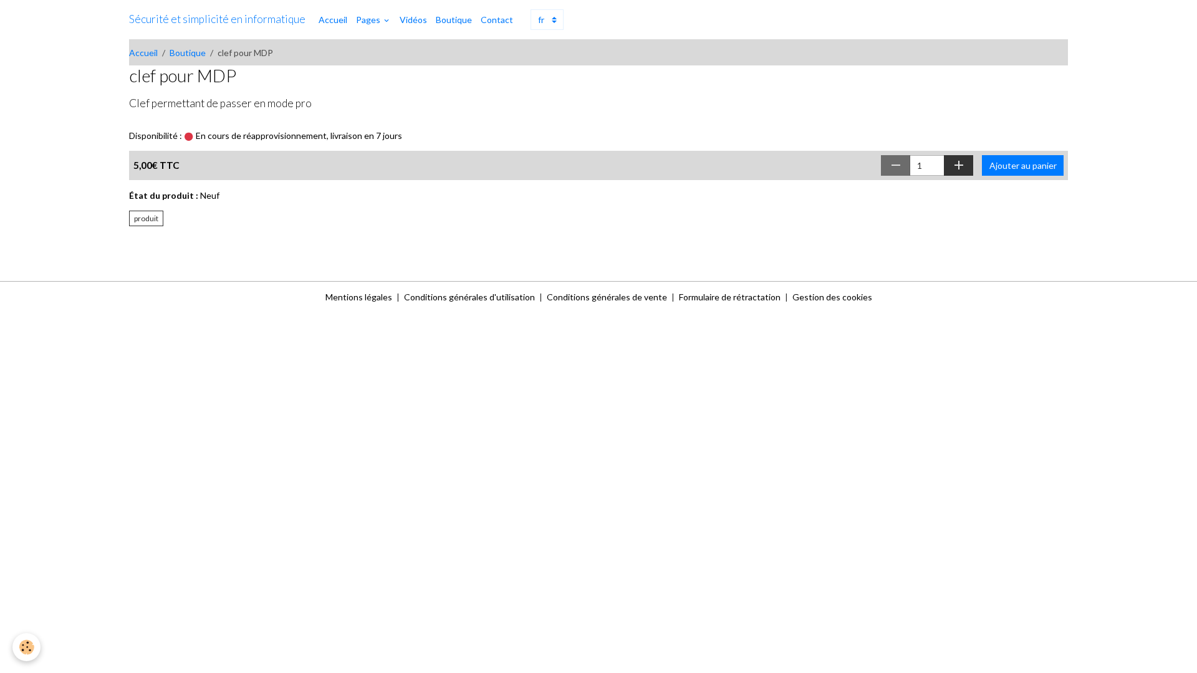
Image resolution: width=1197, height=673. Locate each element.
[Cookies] (26, 647)
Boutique (454, 19)
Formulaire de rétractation (730, 297)
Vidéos (413, 19)
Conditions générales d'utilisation (469, 297)
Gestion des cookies (832, 297)
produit (146, 218)
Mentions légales (358, 297)
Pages (369, 19)
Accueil (333, 19)
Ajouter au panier (1023, 165)
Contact (497, 19)
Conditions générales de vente (607, 297)
